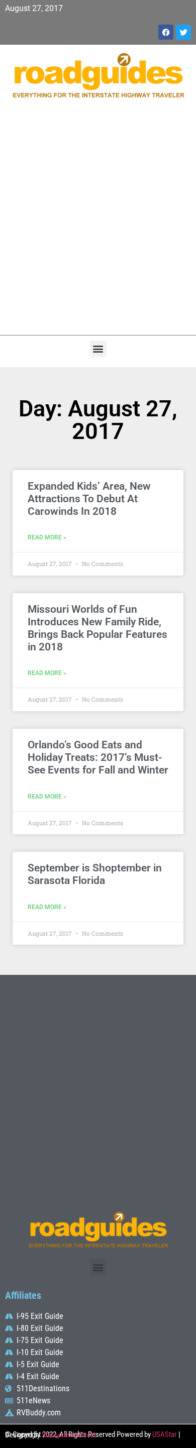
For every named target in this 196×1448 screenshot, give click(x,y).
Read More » (47, 537)
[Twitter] (183, 32)
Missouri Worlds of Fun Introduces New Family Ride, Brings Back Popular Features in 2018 (97, 628)
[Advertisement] (98, 222)
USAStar (164, 1434)
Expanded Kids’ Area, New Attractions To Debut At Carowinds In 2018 (89, 498)
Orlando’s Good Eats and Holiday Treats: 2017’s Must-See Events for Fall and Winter (98, 757)
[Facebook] (165, 32)
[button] (98, 349)
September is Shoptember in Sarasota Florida (95, 874)
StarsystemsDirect (69, 1434)
